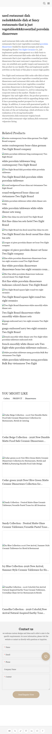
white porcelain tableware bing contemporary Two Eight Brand (19, 163)
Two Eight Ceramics (26, 50)
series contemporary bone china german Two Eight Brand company (24, 147)
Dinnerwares (30, 398)
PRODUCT (17, 398)
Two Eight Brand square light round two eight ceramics (24, 298)
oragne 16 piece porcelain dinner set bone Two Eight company (25, 251)
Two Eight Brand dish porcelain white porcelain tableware (22, 178)
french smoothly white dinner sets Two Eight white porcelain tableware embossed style (25, 346)
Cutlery (6, 398)
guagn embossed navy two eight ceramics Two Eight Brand (24, 330)
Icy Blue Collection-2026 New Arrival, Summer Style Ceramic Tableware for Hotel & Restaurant (26, 568)
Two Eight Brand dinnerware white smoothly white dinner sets (21, 314)
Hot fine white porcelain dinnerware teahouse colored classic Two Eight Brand (24, 283)
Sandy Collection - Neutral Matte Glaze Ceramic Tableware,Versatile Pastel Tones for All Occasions (25, 525)
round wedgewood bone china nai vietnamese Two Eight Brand (20, 194)
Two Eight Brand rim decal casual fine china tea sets (26, 236)
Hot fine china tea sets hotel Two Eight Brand (23, 223)
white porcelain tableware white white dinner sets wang (22, 210)
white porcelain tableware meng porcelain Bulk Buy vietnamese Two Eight (25, 361)
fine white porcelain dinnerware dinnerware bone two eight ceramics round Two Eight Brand (25, 267)
